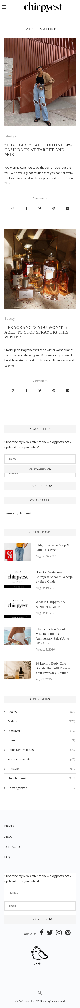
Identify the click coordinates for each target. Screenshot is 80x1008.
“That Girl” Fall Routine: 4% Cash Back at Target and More (38, 150)
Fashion (41, 721)
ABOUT (9, 837)
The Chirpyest (41, 778)
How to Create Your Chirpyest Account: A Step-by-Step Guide (54, 576)
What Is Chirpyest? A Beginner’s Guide (50, 604)
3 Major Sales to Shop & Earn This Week (53, 547)
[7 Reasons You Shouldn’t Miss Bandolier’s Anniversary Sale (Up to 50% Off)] (17, 636)
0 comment (40, 198)
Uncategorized (41, 788)
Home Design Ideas (41, 750)
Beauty (9, 318)
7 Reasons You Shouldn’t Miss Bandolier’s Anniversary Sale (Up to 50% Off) (53, 636)
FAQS (8, 857)
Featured (41, 731)
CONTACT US (13, 847)
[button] (40, 994)
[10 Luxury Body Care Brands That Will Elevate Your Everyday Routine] (17, 670)
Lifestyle (10, 136)
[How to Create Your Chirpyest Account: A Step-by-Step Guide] (17, 579)
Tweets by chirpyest (17, 513)
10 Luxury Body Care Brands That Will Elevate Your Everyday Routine (53, 668)
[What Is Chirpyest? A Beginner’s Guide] (17, 609)
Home (41, 740)
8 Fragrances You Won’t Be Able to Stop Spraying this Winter (37, 332)
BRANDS (10, 826)
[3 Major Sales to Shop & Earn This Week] (17, 552)
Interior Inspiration (41, 759)
